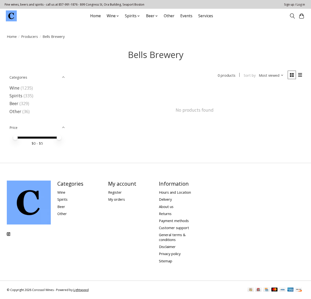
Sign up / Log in (294, 4)
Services (205, 15)
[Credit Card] (266, 290)
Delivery (165, 199)
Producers (29, 36)
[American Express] (290, 290)
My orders (116, 199)
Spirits (15, 96)
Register (115, 192)
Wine (14, 88)
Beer (13, 103)
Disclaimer (167, 246)
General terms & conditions (172, 237)
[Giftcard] (258, 290)
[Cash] (251, 290)
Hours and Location (175, 192)
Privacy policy (170, 253)
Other (169, 15)
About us (166, 206)
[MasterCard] (274, 290)
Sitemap (165, 260)
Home (95, 15)
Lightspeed (81, 290)
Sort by (250, 75)
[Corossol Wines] (11, 15)
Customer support (174, 227)
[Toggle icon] (292, 16)
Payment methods (174, 220)
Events (186, 15)
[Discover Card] (298, 290)
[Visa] (282, 290)
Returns (165, 213)
